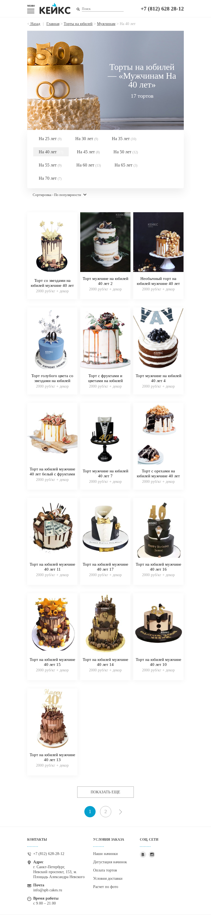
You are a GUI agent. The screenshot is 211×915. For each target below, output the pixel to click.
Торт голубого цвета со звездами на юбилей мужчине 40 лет (52, 381)
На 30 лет (86, 138)
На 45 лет (88, 151)
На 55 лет (50, 165)
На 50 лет (125, 151)
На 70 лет (50, 178)
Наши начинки (105, 854)
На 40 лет (51, 151)
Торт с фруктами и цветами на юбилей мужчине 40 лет (105, 381)
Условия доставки (108, 878)
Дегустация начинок (110, 862)
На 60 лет (88, 165)
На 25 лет (50, 138)
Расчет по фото (105, 887)
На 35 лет (124, 138)
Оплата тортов (105, 870)
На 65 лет (126, 165)
